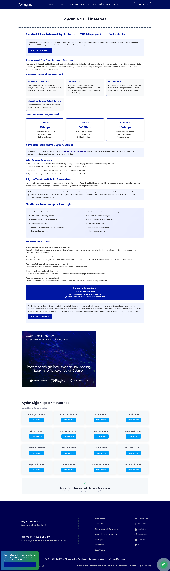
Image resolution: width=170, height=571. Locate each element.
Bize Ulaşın (100, 550)
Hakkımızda (83, 565)
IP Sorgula (99, 539)
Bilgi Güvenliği (144, 565)
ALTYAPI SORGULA (39, 50)
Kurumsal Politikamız (118, 565)
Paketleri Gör (36, 420)
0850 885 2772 (89, 291)
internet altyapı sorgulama (74, 151)
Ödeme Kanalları (98, 565)
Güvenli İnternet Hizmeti (106, 534)
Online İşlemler (144, 4)
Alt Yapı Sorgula (69, 4)
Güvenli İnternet (101, 4)
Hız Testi (85, 4)
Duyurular (99, 544)
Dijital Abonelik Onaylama (106, 529)
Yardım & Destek (58, 540)
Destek (117, 4)
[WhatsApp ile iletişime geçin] (164, 565)
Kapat (20, 565)
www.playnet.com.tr (92, 294)
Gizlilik (133, 565)
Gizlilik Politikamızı (20, 560)
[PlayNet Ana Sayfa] (25, 5)
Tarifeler (53, 4)
